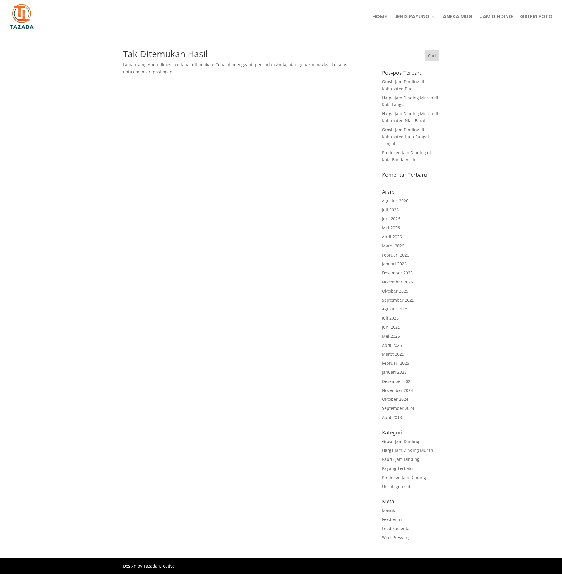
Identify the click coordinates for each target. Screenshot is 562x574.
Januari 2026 (394, 263)
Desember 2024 (397, 381)
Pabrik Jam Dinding (400, 459)
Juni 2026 (391, 218)
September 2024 (398, 408)
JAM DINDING (496, 17)
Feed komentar (396, 528)
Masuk (388, 510)
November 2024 (397, 390)
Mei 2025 (391, 336)
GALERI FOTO (536, 17)
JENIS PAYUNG (412, 17)
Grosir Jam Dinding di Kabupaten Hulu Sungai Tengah (405, 137)
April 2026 (392, 237)
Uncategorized (396, 486)
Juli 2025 (390, 318)
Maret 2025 (393, 354)
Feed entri (392, 519)
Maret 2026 (393, 246)
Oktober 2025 (395, 291)
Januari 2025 (394, 372)
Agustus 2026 (395, 200)
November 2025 (397, 282)
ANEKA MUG (457, 17)
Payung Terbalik (397, 468)
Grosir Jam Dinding (400, 441)
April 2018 (392, 417)
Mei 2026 (391, 227)
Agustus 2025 (395, 309)
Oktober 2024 (395, 399)
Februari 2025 (395, 363)
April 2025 (392, 345)
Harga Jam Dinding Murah (407, 450)
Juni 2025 (391, 327)
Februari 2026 (395, 255)
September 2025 (398, 300)
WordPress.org (396, 537)
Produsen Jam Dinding (404, 477)
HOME (379, 17)
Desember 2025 (397, 273)
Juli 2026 (390, 210)
